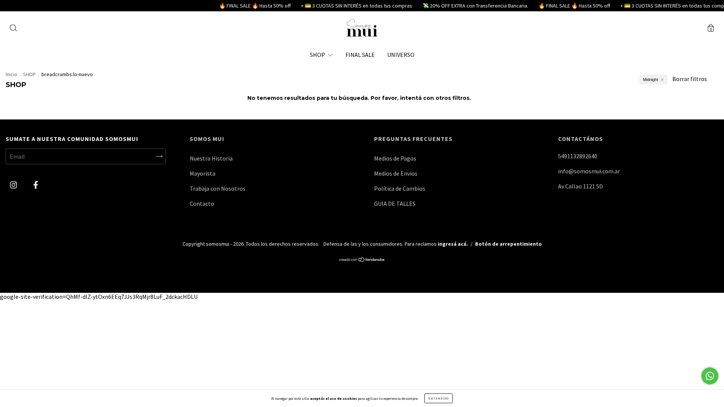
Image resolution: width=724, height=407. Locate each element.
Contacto (202, 203)
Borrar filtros (689, 79)
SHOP (318, 54)
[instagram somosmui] (14, 185)
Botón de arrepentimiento (508, 243)
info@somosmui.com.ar (589, 171)
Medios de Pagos (395, 158)
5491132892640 (577, 156)
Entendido (438, 398)
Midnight (650, 79)
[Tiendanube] (362, 260)
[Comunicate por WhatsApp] (709, 375)
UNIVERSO (400, 54)
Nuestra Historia (211, 158)
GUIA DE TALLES (395, 203)
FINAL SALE (360, 54)
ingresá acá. (453, 243)
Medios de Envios (395, 173)
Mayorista (202, 173)
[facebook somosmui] (35, 185)
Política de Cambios (399, 188)
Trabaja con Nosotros (217, 188)
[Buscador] (13, 28)
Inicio (11, 74)
